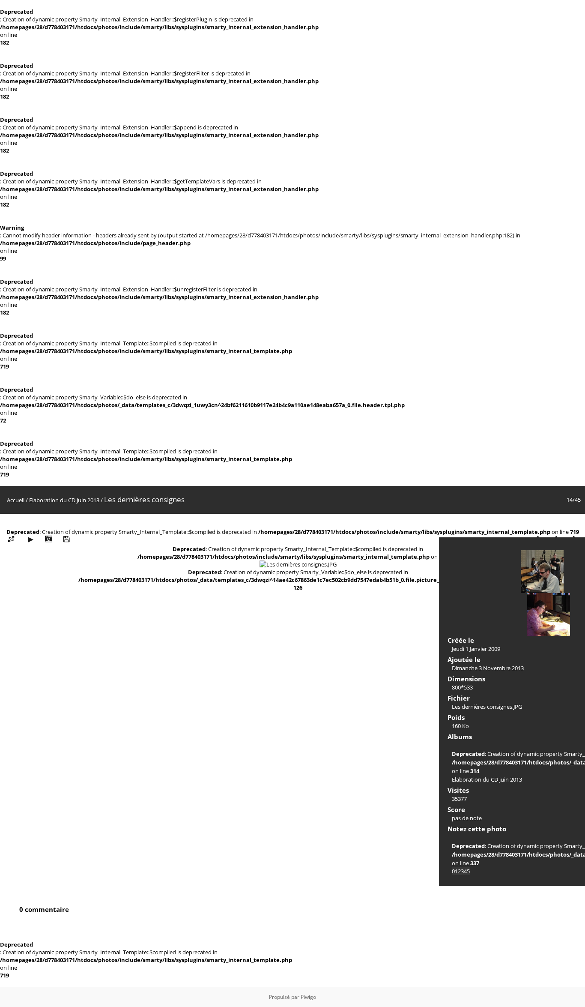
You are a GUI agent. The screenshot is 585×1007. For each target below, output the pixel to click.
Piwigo (308, 997)
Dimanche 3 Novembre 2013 (488, 668)
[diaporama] (30, 539)
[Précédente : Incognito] (542, 571)
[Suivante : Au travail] (548, 614)
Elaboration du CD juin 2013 (64, 500)
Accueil (15, 500)
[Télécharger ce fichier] (66, 539)
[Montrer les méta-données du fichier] (48, 539)
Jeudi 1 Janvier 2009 (476, 649)
